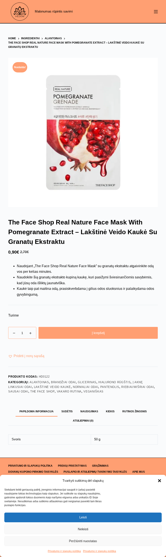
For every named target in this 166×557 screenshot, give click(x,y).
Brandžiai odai (63, 382)
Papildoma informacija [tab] (36, 411)
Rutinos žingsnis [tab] (134, 411)
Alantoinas (39, 382)
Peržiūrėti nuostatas (83, 541)
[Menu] (156, 12)
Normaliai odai (85, 387)
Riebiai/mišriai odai (137, 387)
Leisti (83, 517)
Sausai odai (18, 391)
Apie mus (138, 471)
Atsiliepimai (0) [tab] (83, 420)
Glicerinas (87, 382)
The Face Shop (42, 391)
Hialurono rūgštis (114, 382)
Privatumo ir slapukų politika (64, 551)
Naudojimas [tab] (89, 411)
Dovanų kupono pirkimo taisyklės (33, 471)
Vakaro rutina (69, 391)
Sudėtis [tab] (67, 411)
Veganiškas (93, 391)
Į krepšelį (98, 333)
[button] (159, 481)
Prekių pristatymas (72, 465)
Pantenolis (110, 387)
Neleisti (83, 529)
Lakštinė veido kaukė (52, 387)
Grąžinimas (100, 465)
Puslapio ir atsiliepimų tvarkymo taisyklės (95, 471)
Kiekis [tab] (110, 411)
